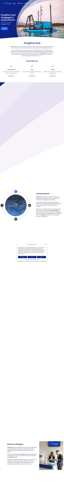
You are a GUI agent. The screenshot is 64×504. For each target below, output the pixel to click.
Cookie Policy (27, 259)
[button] (45, 244)
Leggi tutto (40, 55)
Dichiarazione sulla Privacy (34, 259)
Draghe (16, 204)
